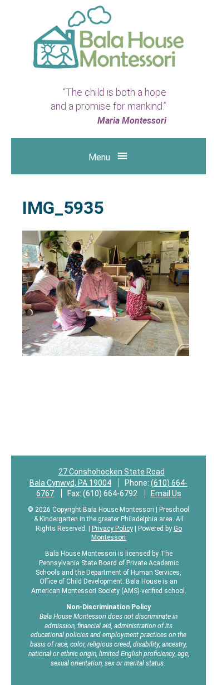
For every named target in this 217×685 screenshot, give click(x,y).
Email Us (166, 493)
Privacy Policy (112, 528)
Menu (99, 157)
